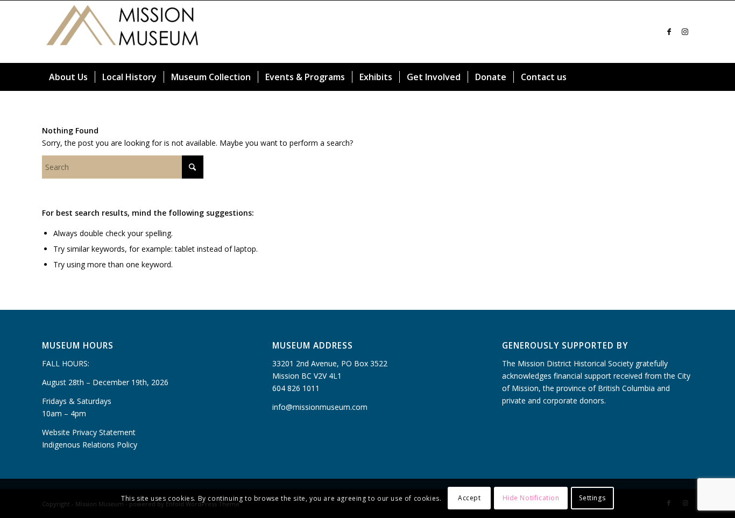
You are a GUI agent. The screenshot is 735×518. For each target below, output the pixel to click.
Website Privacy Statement (89, 432)
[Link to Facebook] (669, 32)
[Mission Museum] (122, 32)
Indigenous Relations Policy (89, 444)
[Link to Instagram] (685, 32)
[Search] (687, 76)
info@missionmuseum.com (319, 407)
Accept (469, 497)
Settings (592, 497)
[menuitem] (68, 76)
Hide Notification (531, 497)
